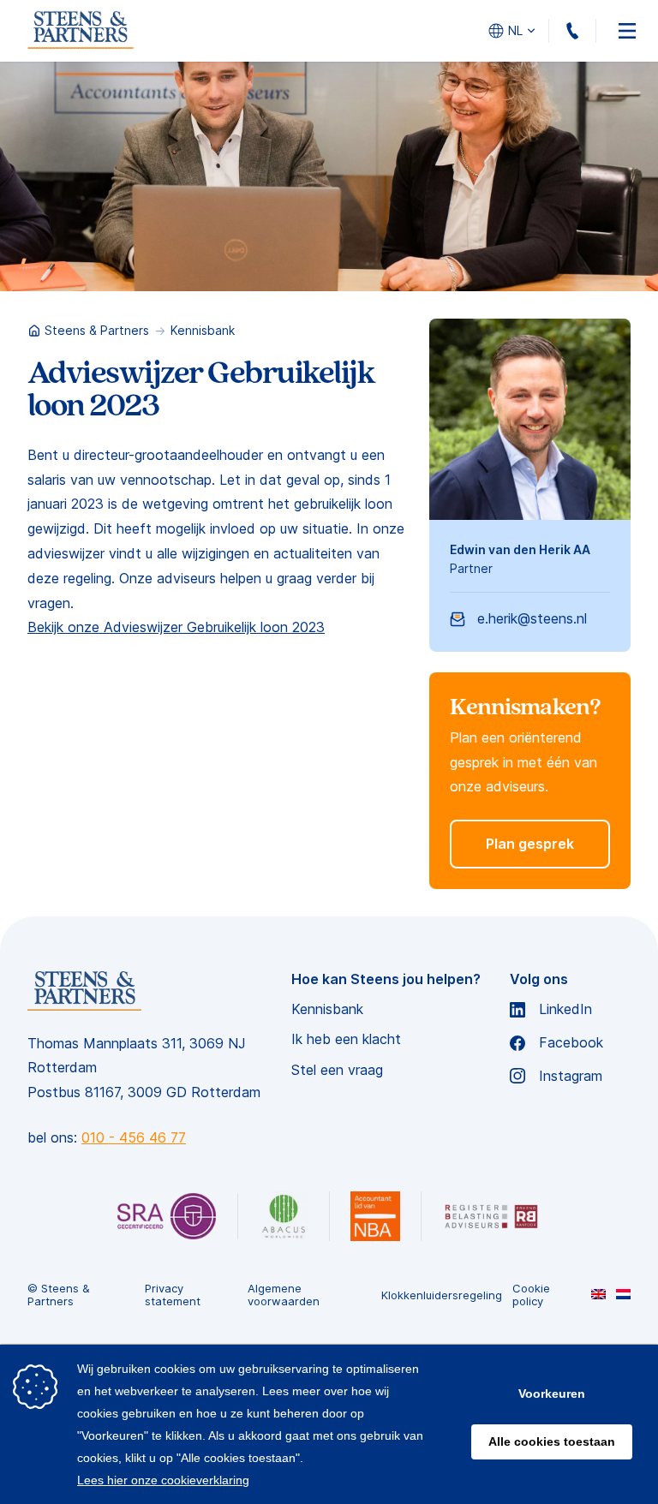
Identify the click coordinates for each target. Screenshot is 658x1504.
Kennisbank (202, 330)
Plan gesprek (530, 843)
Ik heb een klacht (346, 1039)
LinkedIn (565, 1009)
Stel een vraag (337, 1070)
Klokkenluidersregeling (441, 1295)
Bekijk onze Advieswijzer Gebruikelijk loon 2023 (176, 627)
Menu (627, 31)
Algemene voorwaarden (284, 1295)
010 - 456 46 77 (595, 30)
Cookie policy (531, 1295)
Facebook (571, 1043)
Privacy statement (172, 1295)
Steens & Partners (97, 330)
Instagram (570, 1076)
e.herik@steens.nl (532, 618)
